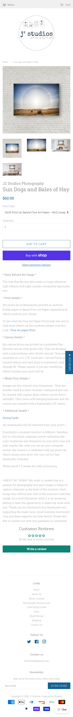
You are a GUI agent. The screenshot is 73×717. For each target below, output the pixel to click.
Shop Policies (37, 615)
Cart (67, 4)
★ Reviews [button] (69, 362)
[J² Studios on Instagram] (44, 642)
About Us (36, 594)
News (36, 589)
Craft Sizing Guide (36, 607)
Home (5, 62)
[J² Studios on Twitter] (29, 642)
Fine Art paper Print (22, 330)
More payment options (36, 264)
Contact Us (36, 624)
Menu (10, 4)
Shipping (36, 620)
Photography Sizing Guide (36, 602)
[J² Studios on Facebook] (37, 642)
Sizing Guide (11, 418)
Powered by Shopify (51, 696)
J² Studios (35, 696)
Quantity (8, 220)
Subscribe (59, 685)
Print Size (9, 206)
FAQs (36, 611)
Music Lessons (36, 598)
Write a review (36, 549)
